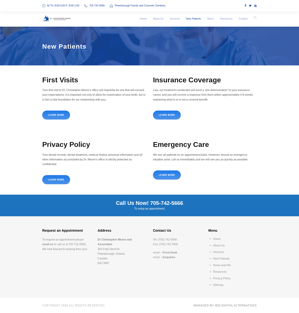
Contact (243, 18)
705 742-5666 (97, 5)
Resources (226, 18)
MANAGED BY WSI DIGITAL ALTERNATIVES (225, 305)
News (210, 18)
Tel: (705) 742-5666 (165, 239)
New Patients (193, 18)
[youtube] (255, 5)
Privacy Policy (222, 278)
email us (47, 244)
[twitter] (250, 5)
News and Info (222, 265)
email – (165, 252)
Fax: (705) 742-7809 (165, 244)
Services (175, 18)
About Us (158, 18)
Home (143, 18)
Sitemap (218, 284)
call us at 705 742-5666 (71, 244)
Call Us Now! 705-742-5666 (149, 203)
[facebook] (245, 5)
